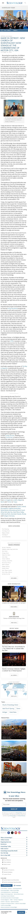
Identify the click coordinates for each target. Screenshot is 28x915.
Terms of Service (21, 815)
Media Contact (6, 864)
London (15, 500)
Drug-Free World (13, 308)
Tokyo (15, 502)
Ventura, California (6, 559)
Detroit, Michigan (5, 564)
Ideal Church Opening (8, 708)
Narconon (8, 901)
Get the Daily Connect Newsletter (11, 880)
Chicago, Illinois (5, 553)
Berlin (2, 502)
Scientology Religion (5, 890)
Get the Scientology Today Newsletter (12, 882)
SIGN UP (14, 809)
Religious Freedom (5, 533)
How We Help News (6, 536)
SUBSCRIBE (21, 912)
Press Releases (7, 860)
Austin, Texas (4, 557)
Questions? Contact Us (8, 870)
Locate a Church (7, 874)
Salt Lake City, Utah (10, 512)
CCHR (11, 341)
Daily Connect (4, 848)
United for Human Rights (20, 903)
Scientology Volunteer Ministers (7, 896)
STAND (11, 899)
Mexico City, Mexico (6, 555)
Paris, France (4, 551)
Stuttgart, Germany (8, 516)
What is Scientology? (6, 837)
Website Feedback (7, 872)
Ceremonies (9, 437)
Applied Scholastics (15, 901)
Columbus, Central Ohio (7, 561)
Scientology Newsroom (6, 892)
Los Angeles (7, 500)
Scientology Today (6, 846)
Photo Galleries (7, 862)
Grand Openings (5, 529)
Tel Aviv (9, 502)
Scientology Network (17, 888)
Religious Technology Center (7, 894)
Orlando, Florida (21, 514)
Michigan (4, 712)
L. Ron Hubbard (4, 888)
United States (13, 712)
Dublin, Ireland (21, 506)
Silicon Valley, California (7, 572)
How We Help (4, 853)
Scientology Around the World (9, 851)
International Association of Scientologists (10, 897)
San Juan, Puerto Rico (6, 547)
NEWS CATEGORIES (14, 526)
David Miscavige (15, 892)
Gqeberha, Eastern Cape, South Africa (10, 549)
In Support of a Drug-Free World (7, 903)
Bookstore (3, 844)
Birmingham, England (7, 508)
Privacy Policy (19, 813)
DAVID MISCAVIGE (14, 616)
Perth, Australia (11, 514)
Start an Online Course (18, 894)
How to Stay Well (5, 855)
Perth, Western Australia (7, 570)
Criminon (3, 901)
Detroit (18, 708)
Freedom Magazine (5, 899)
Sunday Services (9, 435)
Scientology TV (5, 534)
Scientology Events (6, 531)
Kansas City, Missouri (6, 562)
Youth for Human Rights (6, 905)
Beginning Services (6, 842)
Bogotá (20, 500)
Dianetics (10, 888)
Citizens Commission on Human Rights (9, 907)
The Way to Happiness (18, 899)
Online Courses (5, 840)
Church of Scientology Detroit (10, 705)
